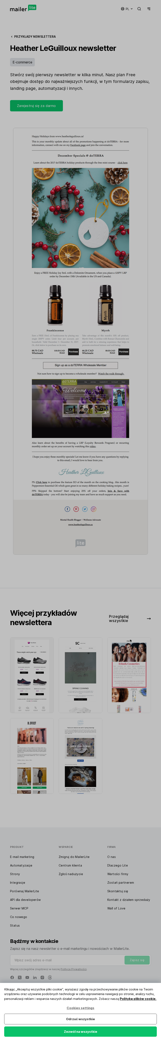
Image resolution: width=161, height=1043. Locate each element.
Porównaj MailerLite (24, 891)
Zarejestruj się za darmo (36, 106)
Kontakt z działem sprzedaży (128, 899)
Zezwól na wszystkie (80, 1032)
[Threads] (50, 977)
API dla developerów (25, 899)
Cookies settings (80, 1008)
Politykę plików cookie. (138, 999)
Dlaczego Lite (117, 865)
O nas (111, 857)
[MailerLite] (23, 8)
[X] (20, 977)
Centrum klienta (70, 865)
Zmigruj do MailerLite (74, 857)
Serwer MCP (19, 908)
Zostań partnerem (120, 882)
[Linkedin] (35, 977)
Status (15, 925)
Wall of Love (116, 908)
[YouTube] (27, 977)
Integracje (17, 882)
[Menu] (148, 9)
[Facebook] (12, 977)
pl (127, 9)
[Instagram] (42, 977)
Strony (15, 874)
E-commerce (22, 62)
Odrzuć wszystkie (80, 1019)
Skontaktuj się (117, 891)
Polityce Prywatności (74, 969)
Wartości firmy (118, 874)
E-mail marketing (22, 857)
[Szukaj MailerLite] (139, 8)
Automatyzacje (21, 865)
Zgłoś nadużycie (71, 874)
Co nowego (18, 917)
